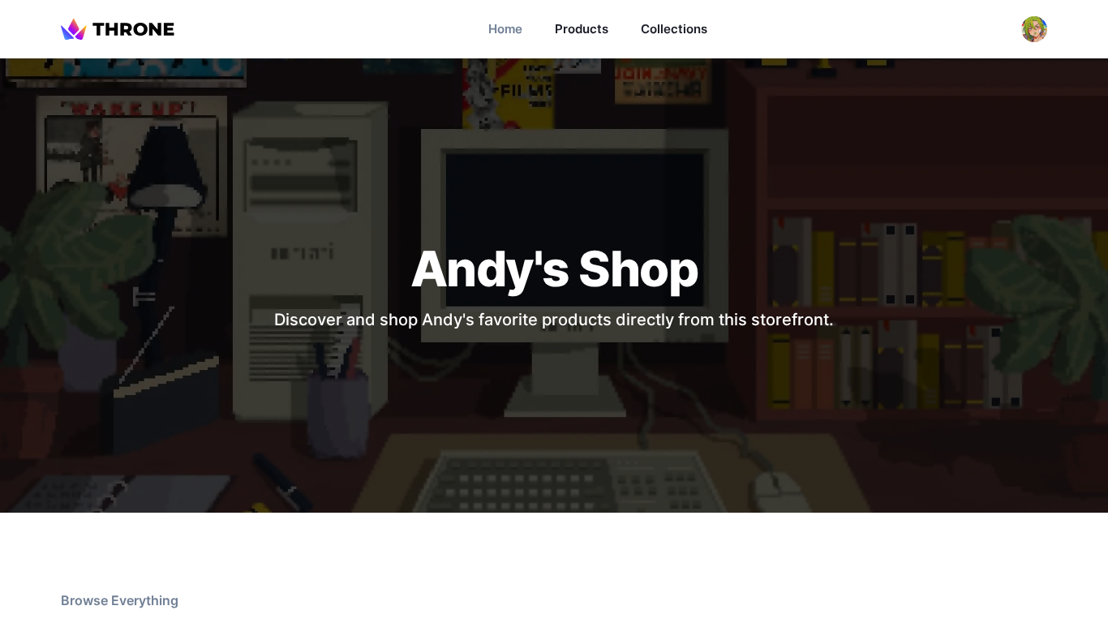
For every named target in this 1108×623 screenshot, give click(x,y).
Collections (674, 29)
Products (581, 29)
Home (505, 29)
